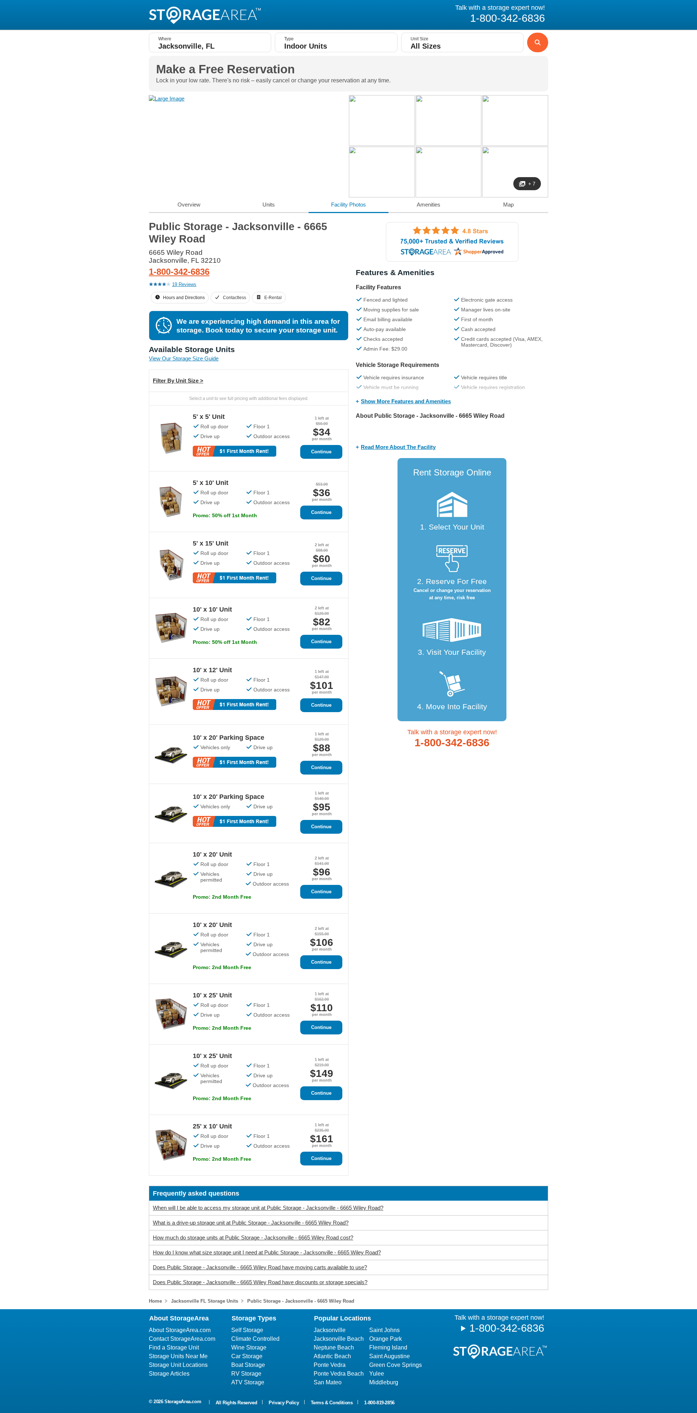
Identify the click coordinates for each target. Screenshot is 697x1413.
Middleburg (383, 1382)
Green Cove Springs (395, 1365)
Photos (348, 204)
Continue (321, 451)
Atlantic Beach (332, 1356)
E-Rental (273, 297)
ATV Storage (247, 1382)
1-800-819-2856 (379, 1402)
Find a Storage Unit (174, 1347)
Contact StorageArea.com (182, 1339)
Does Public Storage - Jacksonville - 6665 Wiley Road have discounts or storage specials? (260, 1282)
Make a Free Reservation (225, 69)
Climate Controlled (255, 1339)
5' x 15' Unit (210, 543)
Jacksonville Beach (339, 1339)
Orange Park (385, 1339)
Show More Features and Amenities (406, 401)
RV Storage (246, 1374)
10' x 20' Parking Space (228, 737)
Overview (189, 204)
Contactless (234, 297)
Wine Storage (248, 1347)
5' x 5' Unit (209, 416)
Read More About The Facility (398, 447)
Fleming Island (388, 1347)
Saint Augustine (389, 1356)
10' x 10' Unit (212, 609)
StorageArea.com (182, 1401)
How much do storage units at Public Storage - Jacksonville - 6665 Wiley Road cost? (253, 1237)
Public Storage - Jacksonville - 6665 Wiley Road (300, 1301)
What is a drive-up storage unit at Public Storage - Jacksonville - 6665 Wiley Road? (250, 1223)
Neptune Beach (334, 1347)
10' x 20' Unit (212, 854)
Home (155, 1301)
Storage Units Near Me (178, 1356)
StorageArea (205, 15)
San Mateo (328, 1382)
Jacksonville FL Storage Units (204, 1301)
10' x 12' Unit (212, 670)
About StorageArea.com (180, 1330)
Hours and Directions (184, 297)
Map (508, 204)
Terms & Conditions (332, 1402)
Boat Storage (248, 1365)
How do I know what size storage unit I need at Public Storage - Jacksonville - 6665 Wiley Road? (267, 1252)
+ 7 (531, 184)
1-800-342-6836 (179, 272)
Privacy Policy (284, 1402)
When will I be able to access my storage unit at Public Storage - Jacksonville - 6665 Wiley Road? (268, 1208)
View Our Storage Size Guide (184, 358)
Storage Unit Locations (178, 1365)
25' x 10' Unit (212, 1126)
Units (268, 204)
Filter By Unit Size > (178, 380)
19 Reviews (184, 284)
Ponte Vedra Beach (339, 1374)
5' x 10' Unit (210, 482)
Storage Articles (169, 1374)
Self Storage (247, 1330)
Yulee (376, 1374)
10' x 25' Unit (212, 995)
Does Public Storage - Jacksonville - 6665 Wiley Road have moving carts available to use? (260, 1267)
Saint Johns (384, 1330)
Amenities (428, 204)
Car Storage (246, 1356)
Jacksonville (330, 1330)
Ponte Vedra (330, 1365)
